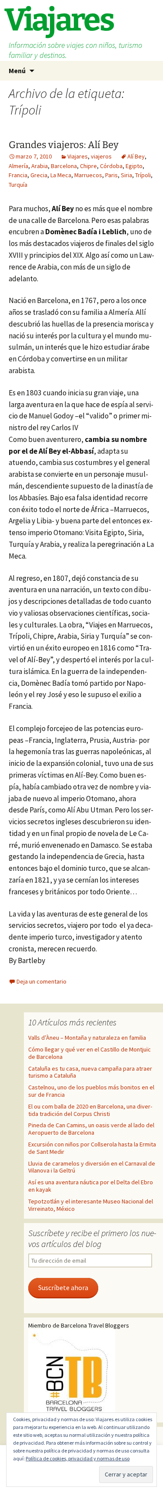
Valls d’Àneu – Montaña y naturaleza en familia (87, 1037)
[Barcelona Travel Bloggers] (71, 1373)
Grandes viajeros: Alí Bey (64, 145)
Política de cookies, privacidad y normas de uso (78, 1458)
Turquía (18, 185)
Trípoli (143, 175)
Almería (18, 166)
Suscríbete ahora (63, 1288)
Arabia (39, 166)
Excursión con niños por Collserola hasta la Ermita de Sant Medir (92, 1148)
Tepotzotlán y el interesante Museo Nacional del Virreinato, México (90, 1205)
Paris (111, 175)
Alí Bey (136, 156)
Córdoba (111, 166)
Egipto (134, 166)
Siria (126, 175)
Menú (17, 70)
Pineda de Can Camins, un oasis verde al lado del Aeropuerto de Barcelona (91, 1128)
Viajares (77, 156)
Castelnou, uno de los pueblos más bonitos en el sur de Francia (91, 1091)
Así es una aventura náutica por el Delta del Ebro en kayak (90, 1185)
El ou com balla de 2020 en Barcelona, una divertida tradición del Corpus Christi (90, 1110)
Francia (18, 175)
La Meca (60, 175)
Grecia (38, 175)
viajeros (101, 156)
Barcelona (64, 166)
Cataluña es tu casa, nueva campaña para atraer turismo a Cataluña (90, 1072)
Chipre (88, 166)
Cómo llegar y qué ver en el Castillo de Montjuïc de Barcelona (89, 1053)
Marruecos (88, 175)
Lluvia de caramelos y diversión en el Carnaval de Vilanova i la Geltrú (91, 1167)
